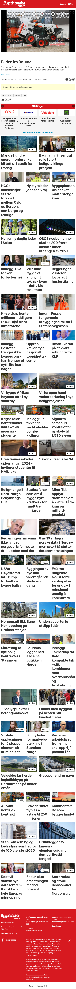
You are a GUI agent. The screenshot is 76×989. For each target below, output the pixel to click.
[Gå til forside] (14, 4)
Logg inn (63, 4)
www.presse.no (31, 955)
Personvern (30, 979)
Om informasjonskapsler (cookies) (38, 977)
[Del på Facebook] (66, 79)
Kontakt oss (56, 926)
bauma (17, 95)
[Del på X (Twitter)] (70, 79)
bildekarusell (7, 95)
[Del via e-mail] (73, 79)
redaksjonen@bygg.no (34, 930)
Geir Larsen (70, 922)
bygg (24, 95)
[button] (2, 106)
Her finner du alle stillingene (38, 132)
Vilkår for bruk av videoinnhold (36, 975)
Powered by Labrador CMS (38, 986)
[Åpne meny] (71, 4)
